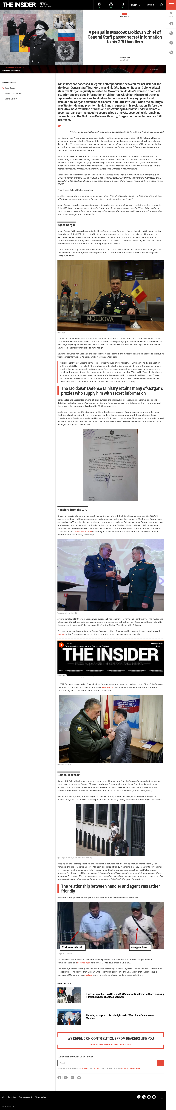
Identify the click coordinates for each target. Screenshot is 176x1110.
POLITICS (124, 16)
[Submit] (160, 1063)
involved (88, 975)
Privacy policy (40, 1097)
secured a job (83, 962)
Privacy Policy (96, 1068)
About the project (9, 1097)
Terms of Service (84, 1068)
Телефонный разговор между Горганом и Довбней (79, 677)
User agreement (25, 1097)
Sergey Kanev (124, 57)
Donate (135, 5)
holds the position (83, 531)
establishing (108, 687)
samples (61, 634)
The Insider (60, 677)
